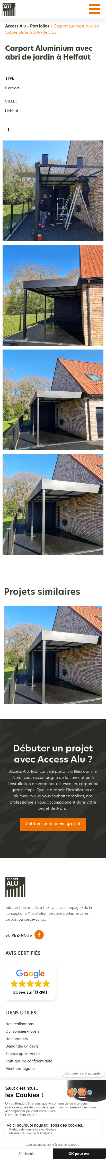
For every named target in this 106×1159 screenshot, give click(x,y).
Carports (53, 663)
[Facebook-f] (8, 129)
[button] (30, 981)
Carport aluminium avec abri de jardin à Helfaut (53, 649)
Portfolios (39, 27)
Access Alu (15, 27)
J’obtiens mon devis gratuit (53, 824)
